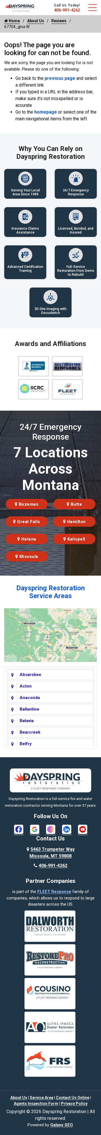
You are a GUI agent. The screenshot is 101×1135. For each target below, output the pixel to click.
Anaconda (30, 697)
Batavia (27, 720)
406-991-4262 (67, 10)
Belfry (26, 743)
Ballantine (29, 709)
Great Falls (28, 521)
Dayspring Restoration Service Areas (50, 592)
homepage (45, 112)
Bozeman (27, 504)
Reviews (58, 21)
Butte (75, 504)
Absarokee (30, 674)
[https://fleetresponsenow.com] (21, 9)
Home (14, 21)
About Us (35, 21)
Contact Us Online (72, 1097)
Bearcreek (30, 732)
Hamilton (76, 521)
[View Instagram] (50, 829)
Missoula (28, 556)
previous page (60, 78)
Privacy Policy (74, 1103)
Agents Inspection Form (36, 1103)
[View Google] (34, 829)
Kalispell (75, 539)
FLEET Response (54, 891)
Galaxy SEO (61, 1124)
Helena (28, 539)
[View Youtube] (82, 829)
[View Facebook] (18, 829)
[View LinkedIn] (66, 829)
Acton (26, 686)
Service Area (41, 1097)
